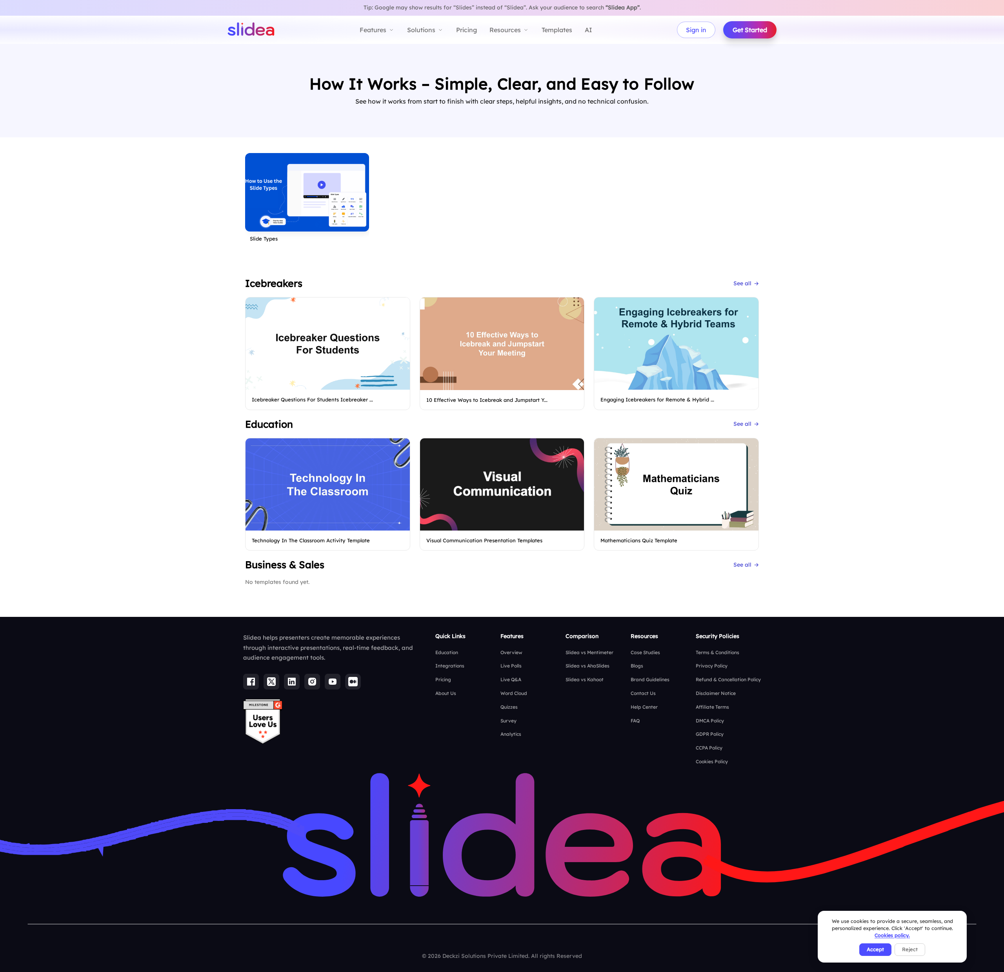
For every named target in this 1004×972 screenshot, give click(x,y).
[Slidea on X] (271, 681)
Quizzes (509, 707)
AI (588, 30)
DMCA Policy (710, 721)
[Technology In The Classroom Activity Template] (328, 484)
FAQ (635, 721)
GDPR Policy (710, 734)
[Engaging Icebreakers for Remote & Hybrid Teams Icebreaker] (676, 343)
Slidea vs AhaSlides (587, 666)
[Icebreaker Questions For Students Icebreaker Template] (328, 343)
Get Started (750, 30)
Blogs (637, 666)
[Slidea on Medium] (353, 681)
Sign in (696, 30)
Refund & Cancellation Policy (728, 679)
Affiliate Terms (712, 707)
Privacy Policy (712, 666)
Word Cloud (513, 693)
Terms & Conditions (717, 652)
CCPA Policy (709, 748)
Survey (508, 721)
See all (746, 283)
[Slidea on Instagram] (312, 681)
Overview (511, 652)
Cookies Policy (712, 761)
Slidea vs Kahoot (585, 679)
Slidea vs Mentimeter (589, 652)
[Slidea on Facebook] (251, 681)
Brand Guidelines (650, 679)
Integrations (449, 666)
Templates (557, 30)
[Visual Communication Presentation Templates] (502, 484)
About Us (445, 693)
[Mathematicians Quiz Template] (676, 484)
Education (446, 652)
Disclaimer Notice (716, 693)
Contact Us (643, 693)
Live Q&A (510, 679)
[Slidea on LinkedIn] (292, 681)
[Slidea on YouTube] (332, 681)
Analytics (510, 734)
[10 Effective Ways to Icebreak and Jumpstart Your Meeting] (502, 343)
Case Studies (645, 652)
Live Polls (511, 666)
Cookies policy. (892, 935)
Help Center (644, 707)
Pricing (466, 30)
